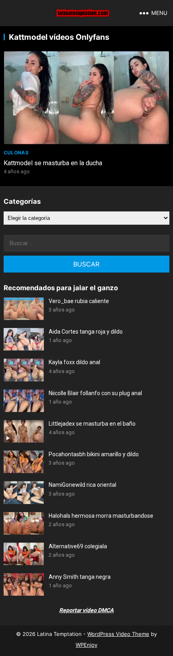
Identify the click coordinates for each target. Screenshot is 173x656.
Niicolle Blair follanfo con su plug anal (95, 393)
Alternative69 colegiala (78, 546)
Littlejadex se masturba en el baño (92, 423)
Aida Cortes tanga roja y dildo (86, 331)
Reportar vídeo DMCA (86, 610)
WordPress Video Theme (118, 634)
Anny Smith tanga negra (80, 577)
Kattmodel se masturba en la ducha (53, 163)
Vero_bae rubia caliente (79, 301)
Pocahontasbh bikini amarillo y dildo (94, 454)
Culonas (16, 153)
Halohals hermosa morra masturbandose (101, 515)
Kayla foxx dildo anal (74, 362)
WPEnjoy (86, 645)
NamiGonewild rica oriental (82, 485)
